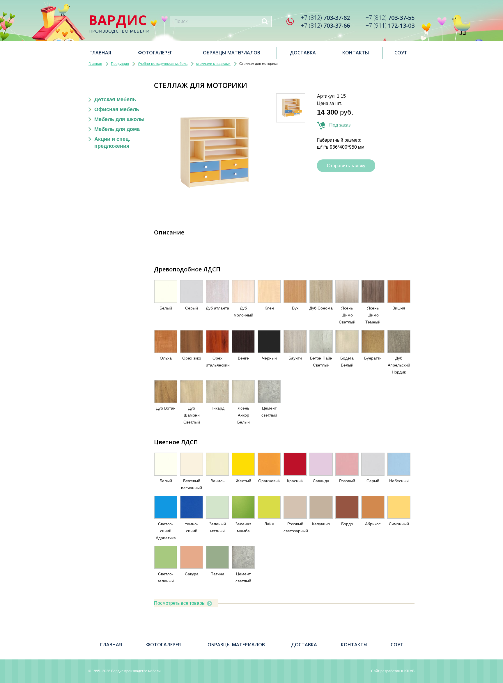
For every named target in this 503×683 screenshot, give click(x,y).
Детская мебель (115, 99)
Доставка (303, 52)
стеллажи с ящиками (213, 64)
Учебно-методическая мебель (162, 64)
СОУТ (400, 52)
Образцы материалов (231, 52)
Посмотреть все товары (180, 603)
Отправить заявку (346, 165)
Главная (100, 52)
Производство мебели (118, 23)
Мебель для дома (117, 129)
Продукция (120, 64)
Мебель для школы (119, 119)
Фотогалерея (155, 52)
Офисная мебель (116, 109)
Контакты (355, 52)
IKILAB (409, 671)
